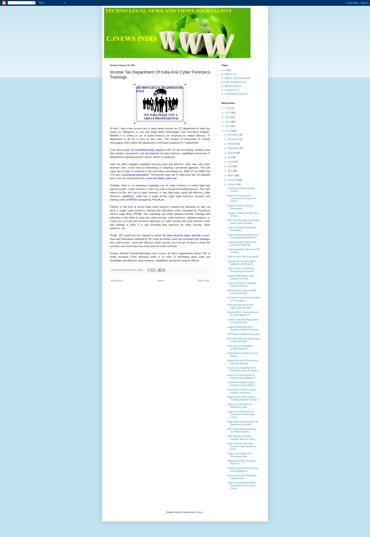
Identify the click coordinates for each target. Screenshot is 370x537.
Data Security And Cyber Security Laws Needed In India (241, 446)
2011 (228, 131)
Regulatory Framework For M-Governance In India (243, 423)
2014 (228, 117)
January (232, 184)
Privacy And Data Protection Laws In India (241, 477)
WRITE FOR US (233, 86)
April (230, 170)
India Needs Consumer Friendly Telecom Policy (241, 437)
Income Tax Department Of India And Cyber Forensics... (243, 369)
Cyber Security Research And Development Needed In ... (242, 236)
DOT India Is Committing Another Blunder (240, 347)
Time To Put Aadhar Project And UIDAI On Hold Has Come (241, 485)
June (231, 161)
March (231, 175)
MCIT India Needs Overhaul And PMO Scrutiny (241, 430)
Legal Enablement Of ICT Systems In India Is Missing (242, 328)
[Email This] (149, 270)
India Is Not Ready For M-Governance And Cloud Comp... (241, 414)
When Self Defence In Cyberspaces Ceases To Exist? (241, 198)
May (230, 166)
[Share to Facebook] (160, 270)
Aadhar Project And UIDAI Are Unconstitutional (242, 469)
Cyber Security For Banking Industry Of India (241, 284)
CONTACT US (232, 90)
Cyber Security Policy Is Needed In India (239, 405)
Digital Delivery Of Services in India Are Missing (242, 362)
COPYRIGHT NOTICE (236, 94)
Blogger (199, 512)
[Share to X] (156, 270)
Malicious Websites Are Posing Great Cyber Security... (243, 221)
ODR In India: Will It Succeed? (243, 256)
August (232, 153)
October (232, 143)
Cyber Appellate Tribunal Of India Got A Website (241, 243)
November (233, 139)
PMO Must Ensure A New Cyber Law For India (240, 306)
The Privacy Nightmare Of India (243, 334)
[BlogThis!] (153, 270)
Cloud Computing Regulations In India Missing (243, 321)
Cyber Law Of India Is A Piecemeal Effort (239, 455)
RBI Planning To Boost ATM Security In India (241, 292)
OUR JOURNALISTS (235, 82)
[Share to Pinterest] (164, 270)
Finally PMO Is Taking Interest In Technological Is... (242, 313)
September (234, 148)
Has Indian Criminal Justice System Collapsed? (241, 391)
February (233, 180)
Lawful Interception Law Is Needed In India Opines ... (242, 383)
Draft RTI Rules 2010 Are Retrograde (240, 207)
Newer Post (117, 280)
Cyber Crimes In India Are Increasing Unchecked (240, 270)
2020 (228, 108)
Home (160, 280)
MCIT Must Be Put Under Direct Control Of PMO (243, 340)
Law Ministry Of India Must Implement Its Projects (241, 262)
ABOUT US (230, 74)
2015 (228, 112)
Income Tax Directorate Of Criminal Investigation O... (242, 376)
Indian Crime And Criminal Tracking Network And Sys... (243, 398)
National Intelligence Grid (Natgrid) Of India (240, 277)
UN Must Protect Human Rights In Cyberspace (243, 299)
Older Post (203, 280)
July (230, 157)
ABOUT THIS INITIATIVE (237, 78)
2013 (228, 121)
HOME (228, 70)
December (233, 134)
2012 (228, 126)
